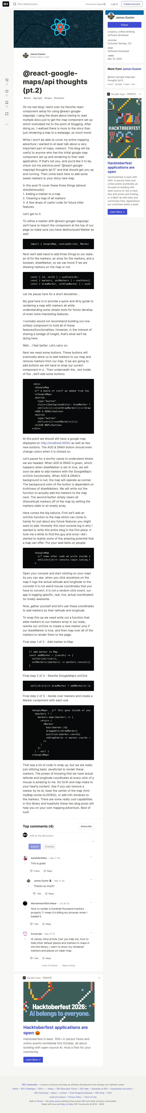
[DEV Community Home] (5, 4)
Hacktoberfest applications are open (121, 167)
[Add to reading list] (6, 104)
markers (59, 98)
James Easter (37, 54)
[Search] (15, 4)
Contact (63, 1093)
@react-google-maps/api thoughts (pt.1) (121, 80)
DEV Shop (100, 1093)
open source (55, 1101)
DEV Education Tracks (67, 1088)
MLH (109, 1093)
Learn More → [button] (33, 1059)
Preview (49, 846)
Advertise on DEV (100, 1088)
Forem (40, 1101)
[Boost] (6, 114)
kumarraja (36, 933)
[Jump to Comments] (6, 92)
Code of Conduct (50, 965)
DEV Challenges (28, 1088)
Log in (114, 4)
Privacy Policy (74, 1097)
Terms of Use (90, 1097)
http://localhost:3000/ (55, 443)
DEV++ (41, 1088)
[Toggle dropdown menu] (91, 857)
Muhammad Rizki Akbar (43, 903)
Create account (131, 4)
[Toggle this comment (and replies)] (25, 863)
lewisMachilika (39, 858)
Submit (34, 846)
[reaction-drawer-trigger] (7, 81)
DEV (84, 1101)
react (27, 98)
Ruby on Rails (67, 1104)
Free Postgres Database (81, 1093)
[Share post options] (7, 124)
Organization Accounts (121, 1088)
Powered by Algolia (94, 4)
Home (15, 1088)
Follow (124, 24)
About (54, 1093)
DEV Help (84, 1088)
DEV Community (29, 1084)
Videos (50, 1088)
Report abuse (68, 965)
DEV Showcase (41, 1093)
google (37, 98)
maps (48, 98)
